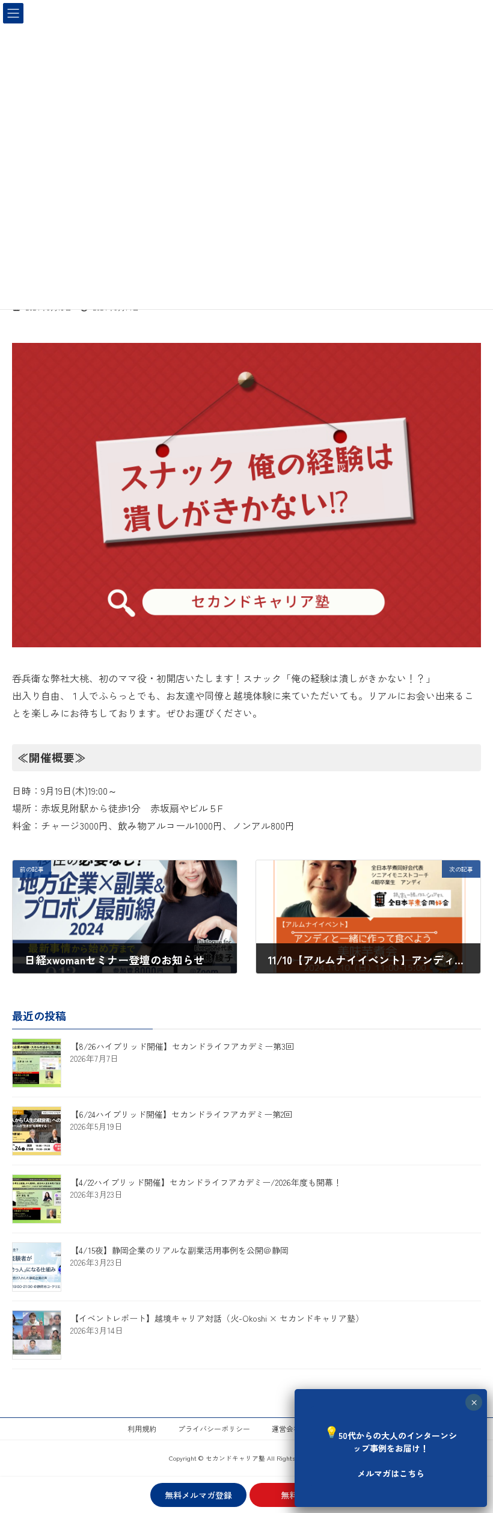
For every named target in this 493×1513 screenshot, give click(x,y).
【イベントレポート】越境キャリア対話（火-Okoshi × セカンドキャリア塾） (217, 1318)
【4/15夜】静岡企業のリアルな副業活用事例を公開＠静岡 (179, 1250)
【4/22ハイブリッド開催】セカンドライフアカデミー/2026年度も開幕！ (205, 1182)
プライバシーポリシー (214, 1428)
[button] (390, 1446)
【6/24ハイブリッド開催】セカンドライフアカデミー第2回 (181, 1114)
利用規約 (141, 1428)
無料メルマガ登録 (198, 1495)
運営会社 (286, 1428)
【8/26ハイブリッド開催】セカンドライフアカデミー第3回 (182, 1046)
